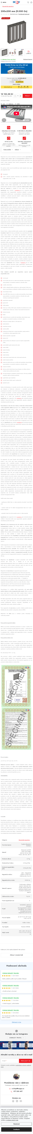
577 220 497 (18, 1091)
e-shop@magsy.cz (18, 1089)
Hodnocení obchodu (16, 965)
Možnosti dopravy (27, 59)
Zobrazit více (16, 1022)
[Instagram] (17, 1101)
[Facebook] (13, 1101)
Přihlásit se (25, 1061)
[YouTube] (21, 1101)
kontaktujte (17, 190)
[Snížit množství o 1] (15, 96)
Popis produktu (7, 149)
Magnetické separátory (24, 840)
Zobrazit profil (15, 1038)
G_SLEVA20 (19, 82)
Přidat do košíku (27, 96)
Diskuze (17, 149)
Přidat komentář (16, 955)
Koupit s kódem (16, 84)
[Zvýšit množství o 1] (20, 96)
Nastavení (16, 1124)
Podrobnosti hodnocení (23, 14)
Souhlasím (16, 1129)
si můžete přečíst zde (12, 1120)
